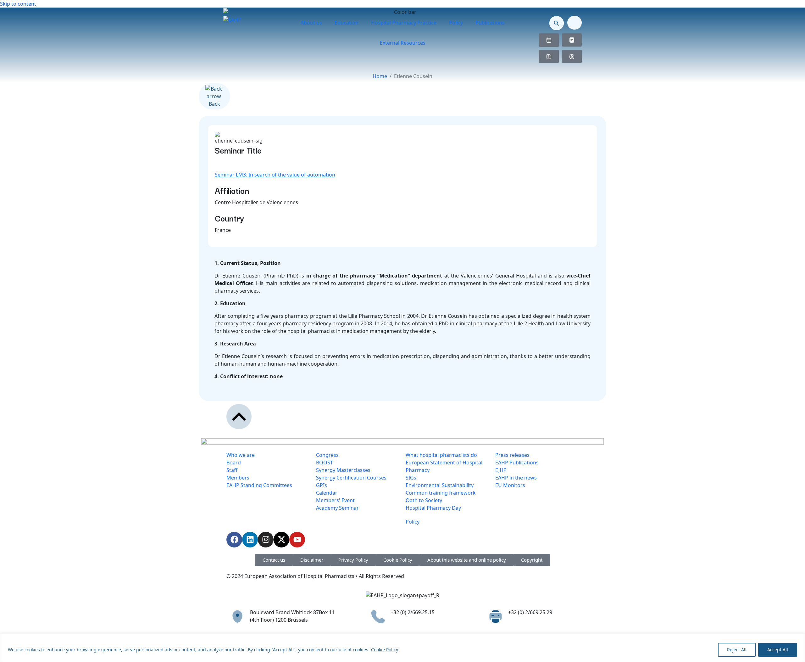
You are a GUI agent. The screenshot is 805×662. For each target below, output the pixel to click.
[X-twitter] (281, 539)
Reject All (737, 650)
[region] (402, 647)
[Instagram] (266, 539)
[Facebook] (234, 539)
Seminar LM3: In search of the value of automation (275, 174)
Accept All (777, 650)
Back (214, 103)
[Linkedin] (250, 539)
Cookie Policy (384, 650)
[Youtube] (297, 539)
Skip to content (18, 3)
